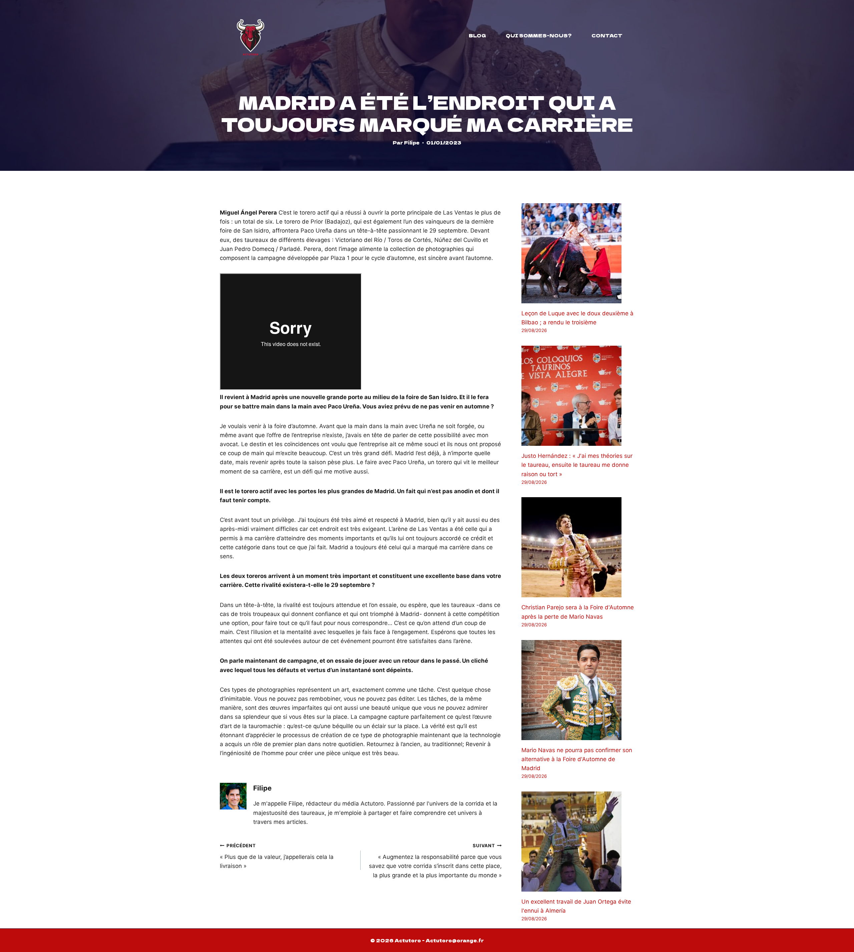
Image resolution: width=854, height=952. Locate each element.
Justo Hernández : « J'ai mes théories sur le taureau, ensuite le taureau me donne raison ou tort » (576, 464)
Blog (477, 35)
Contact (606, 35)
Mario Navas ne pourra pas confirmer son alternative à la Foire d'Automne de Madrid (576, 759)
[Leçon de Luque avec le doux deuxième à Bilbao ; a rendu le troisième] (577, 253)
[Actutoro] (250, 35)
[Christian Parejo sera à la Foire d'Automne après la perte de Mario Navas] (577, 547)
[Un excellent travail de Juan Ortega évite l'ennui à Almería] (577, 841)
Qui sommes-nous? (539, 35)
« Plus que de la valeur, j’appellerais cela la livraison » (277, 856)
